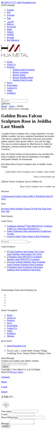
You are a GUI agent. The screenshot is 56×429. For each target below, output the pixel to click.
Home (9, 62)
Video (9, 90)
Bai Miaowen (13, 40)
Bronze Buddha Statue (23, 77)
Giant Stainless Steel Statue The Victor (24, 254)
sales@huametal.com (26, 2)
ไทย (9, 18)
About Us (11, 64)
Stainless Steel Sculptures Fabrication (24, 269)
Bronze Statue (19, 75)
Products (11, 67)
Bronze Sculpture (20, 72)
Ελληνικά (11, 26)
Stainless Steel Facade (23, 80)
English (10, 10)
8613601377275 (8, 2)
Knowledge (12, 85)
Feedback (11, 93)
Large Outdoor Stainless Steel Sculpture (25, 264)
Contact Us (12, 88)
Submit (5, 367)
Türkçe (10, 32)
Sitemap (10, 336)
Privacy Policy (16, 372)
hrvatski (10, 37)
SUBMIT (5, 426)
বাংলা (8, 12)
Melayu (10, 24)
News (9, 82)
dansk (9, 29)
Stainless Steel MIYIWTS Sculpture (23, 259)
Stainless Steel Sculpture (24, 69)
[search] (2, 98)
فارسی (10, 21)
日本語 (10, 34)
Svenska (11, 15)
